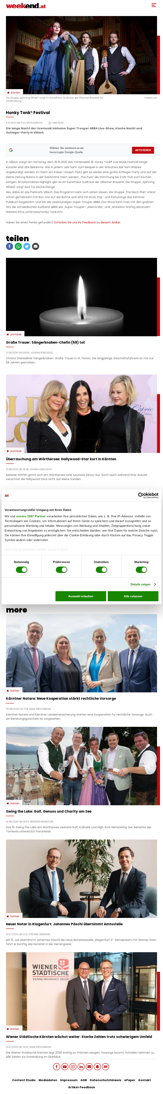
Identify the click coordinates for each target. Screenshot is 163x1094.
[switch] (61, 570)
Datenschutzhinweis (105, 1080)
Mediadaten (48, 1080)
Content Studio (24, 1080)
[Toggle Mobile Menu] (154, 5)
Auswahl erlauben (80, 596)
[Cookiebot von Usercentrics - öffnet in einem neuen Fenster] (141, 495)
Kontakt (144, 1080)
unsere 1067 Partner (31, 516)
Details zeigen (140, 584)
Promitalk (16, 334)
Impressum (69, 1080)
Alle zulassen (133, 596)
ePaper (129, 1080)
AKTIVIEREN (143, 150)
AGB (84, 1080)
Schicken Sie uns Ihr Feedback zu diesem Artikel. (87, 222)
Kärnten (15, 92)
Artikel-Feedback (81, 1087)
